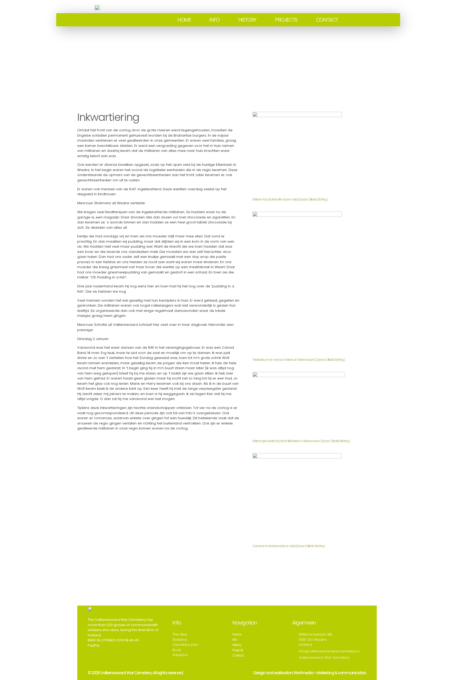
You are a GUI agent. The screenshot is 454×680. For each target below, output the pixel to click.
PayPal (93, 645)
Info (214, 19)
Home (184, 19)
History (247, 19)
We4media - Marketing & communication (329, 673)
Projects (286, 19)
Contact (327, 19)
